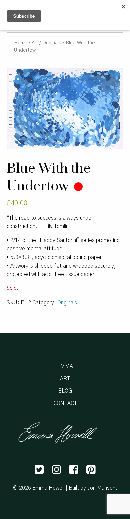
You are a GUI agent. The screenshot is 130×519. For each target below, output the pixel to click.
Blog (65, 391)
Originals (51, 42)
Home (20, 42)
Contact (65, 403)
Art (35, 42)
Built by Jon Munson (92, 488)
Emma (65, 366)
